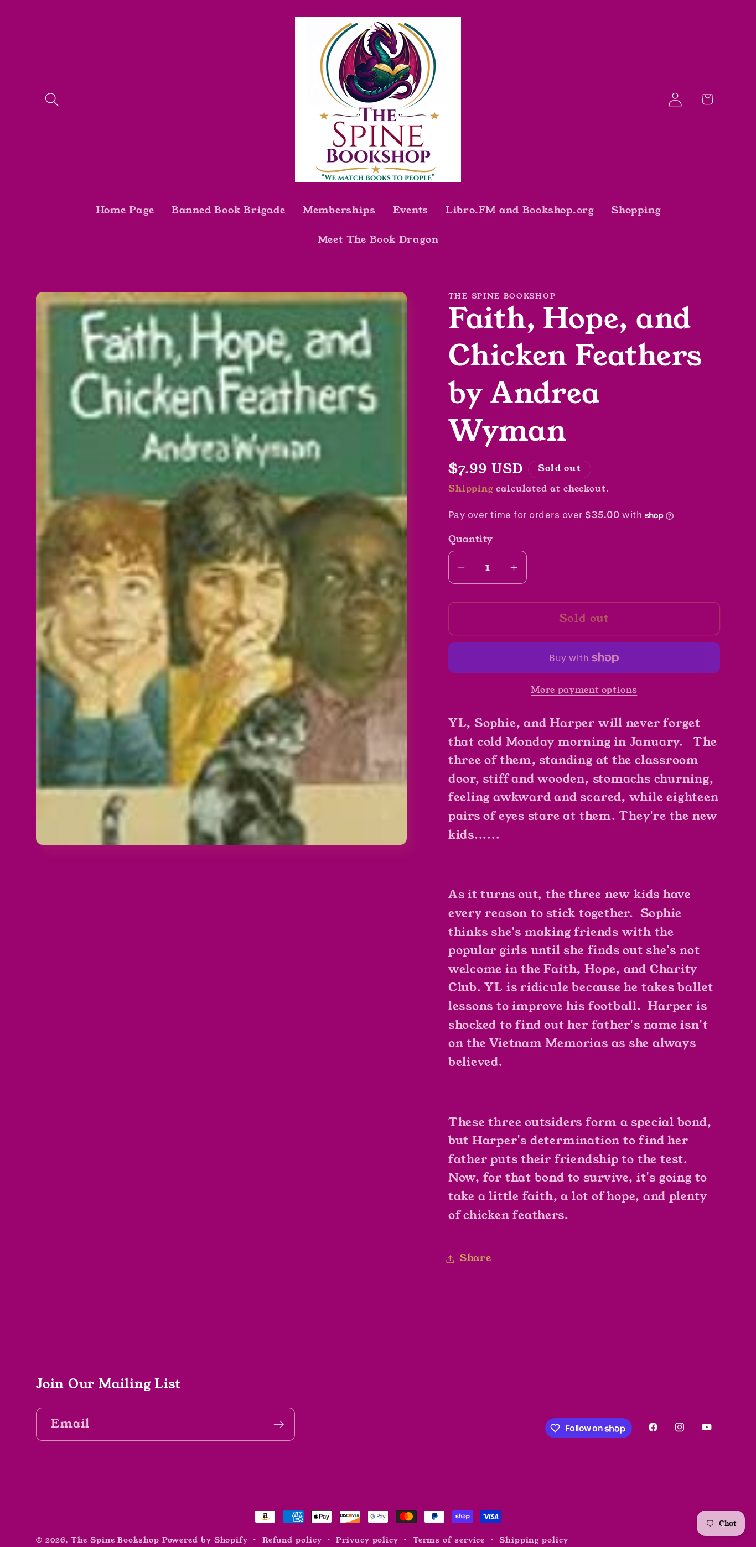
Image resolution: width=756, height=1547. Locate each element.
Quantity (470, 540)
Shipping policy (533, 1539)
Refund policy (292, 1539)
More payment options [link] (584, 690)
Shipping (470, 489)
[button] (52, 99)
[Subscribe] (278, 1424)
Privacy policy (367, 1539)
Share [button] (475, 1258)
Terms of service (449, 1539)
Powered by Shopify (205, 1539)
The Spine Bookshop (115, 1539)
